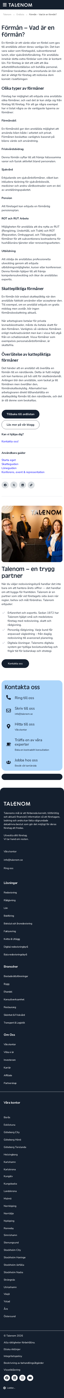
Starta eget (9, 460)
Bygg (6, 984)
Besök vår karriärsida (26, 765)
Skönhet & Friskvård (14, 1015)
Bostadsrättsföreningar (16, 976)
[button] (5, 5)
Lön (6, 908)
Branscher (11, 966)
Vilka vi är (9, 1052)
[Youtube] (30, 1378)
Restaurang (10, 1007)
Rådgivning (9, 900)
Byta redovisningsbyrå (15, 954)
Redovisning (10, 892)
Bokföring (9, 916)
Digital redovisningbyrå (16, 947)
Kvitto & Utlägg (12, 939)
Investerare (10, 1060)
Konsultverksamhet (14, 999)
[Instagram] (22, 1378)
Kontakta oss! (10, 441)
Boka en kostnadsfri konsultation (32, 750)
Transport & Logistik (14, 1022)
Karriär (7, 1067)
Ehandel (8, 991)
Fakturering (10, 931)
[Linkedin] (14, 1378)
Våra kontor (21, 729)
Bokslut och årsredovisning (18, 923)
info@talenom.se (24, 714)
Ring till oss (24, 697)
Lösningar (11, 883)
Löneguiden (9, 468)
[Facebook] (7, 1378)
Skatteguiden (10, 464)
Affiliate (8, 1075)
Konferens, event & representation (23, 472)
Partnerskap (10, 1083)
